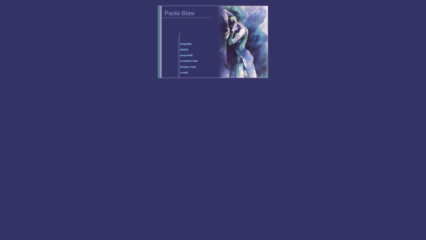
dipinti (184, 49)
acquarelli (186, 55)
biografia (185, 43)
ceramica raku (189, 61)
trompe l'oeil (188, 67)
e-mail (184, 72)
